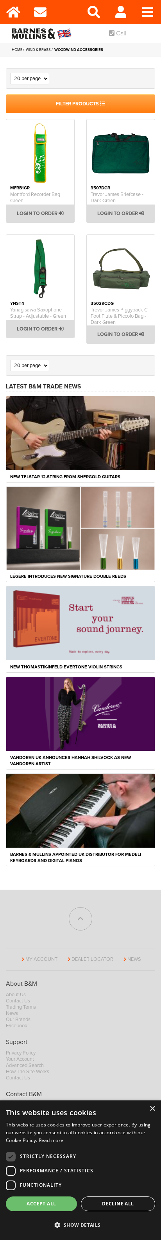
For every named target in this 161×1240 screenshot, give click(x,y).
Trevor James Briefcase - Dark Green (117, 197)
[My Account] (121, 12)
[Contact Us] (40, 12)
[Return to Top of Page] (80, 919)
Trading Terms (21, 1007)
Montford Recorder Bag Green (35, 197)
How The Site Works (27, 1072)
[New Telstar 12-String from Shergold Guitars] (80, 432)
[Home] (13, 12)
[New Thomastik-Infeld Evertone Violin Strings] (80, 623)
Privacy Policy (21, 1053)
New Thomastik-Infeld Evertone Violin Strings (66, 667)
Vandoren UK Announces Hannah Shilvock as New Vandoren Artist (70, 760)
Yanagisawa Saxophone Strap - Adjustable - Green (38, 313)
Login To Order (38, 213)
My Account (41, 959)
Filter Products (78, 104)
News (134, 959)
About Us (16, 995)
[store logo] (43, 33)
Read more (51, 1140)
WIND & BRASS (39, 49)
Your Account (20, 1059)
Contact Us (18, 1001)
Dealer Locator (92, 959)
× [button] (152, 1109)
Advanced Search (25, 1065)
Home (17, 49)
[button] (80, 1225)
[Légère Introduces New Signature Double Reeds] (80, 528)
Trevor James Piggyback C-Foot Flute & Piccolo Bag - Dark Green (120, 316)
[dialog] (80, 1170)
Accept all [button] (41, 1203)
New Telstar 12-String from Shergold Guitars (65, 476)
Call (120, 33)
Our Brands (18, 1019)
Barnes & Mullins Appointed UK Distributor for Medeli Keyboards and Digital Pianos (75, 857)
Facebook (16, 1026)
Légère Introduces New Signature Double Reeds (68, 576)
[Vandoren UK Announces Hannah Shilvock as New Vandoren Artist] (80, 713)
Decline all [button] (118, 1203)
